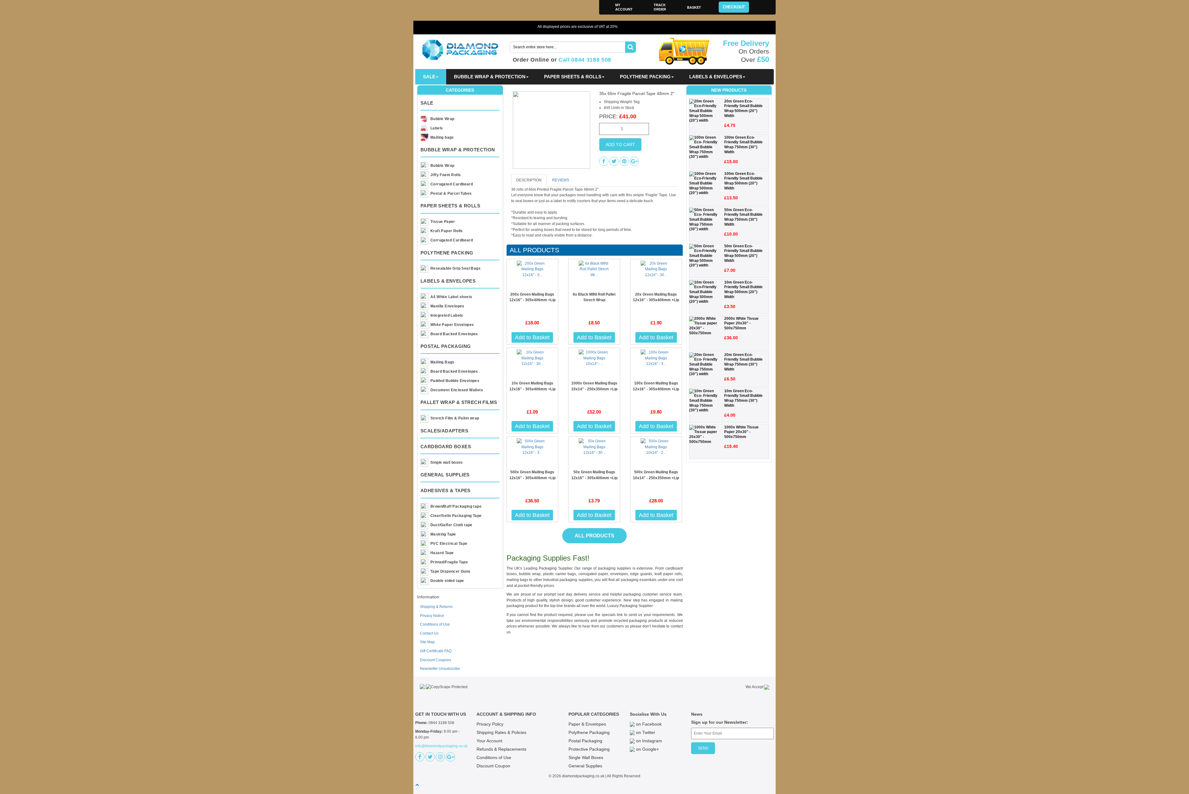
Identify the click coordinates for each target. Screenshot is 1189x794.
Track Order (660, 7)
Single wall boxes (446, 462)
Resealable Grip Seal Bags (455, 268)
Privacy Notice (432, 616)
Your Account (489, 740)
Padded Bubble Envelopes (454, 381)
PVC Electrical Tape (449, 543)
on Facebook (648, 724)
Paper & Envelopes (587, 724)
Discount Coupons (435, 660)
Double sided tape (447, 581)
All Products (534, 250)
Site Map (427, 642)
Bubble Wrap (442, 119)
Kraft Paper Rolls (446, 231)
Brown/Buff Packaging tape (455, 506)
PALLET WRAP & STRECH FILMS (458, 402)
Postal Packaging (585, 740)
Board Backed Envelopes (454, 334)
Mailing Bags (442, 362)
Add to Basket (532, 337)
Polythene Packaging (589, 732)
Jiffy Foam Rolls (445, 175)
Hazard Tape (442, 553)
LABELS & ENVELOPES (715, 76)
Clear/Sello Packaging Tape (455, 516)
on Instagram (648, 740)
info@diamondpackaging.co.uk (441, 746)
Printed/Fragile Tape (449, 562)
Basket (694, 7)
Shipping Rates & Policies (501, 732)
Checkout (734, 7)
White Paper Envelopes (452, 325)
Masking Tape (443, 534)
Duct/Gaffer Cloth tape (451, 525)
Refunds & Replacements (501, 749)
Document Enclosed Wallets (456, 390)
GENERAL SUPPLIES (444, 474)
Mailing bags (442, 137)
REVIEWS (560, 180)
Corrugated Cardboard (451, 184)
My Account (624, 7)
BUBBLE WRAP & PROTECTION (489, 76)
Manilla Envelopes (447, 306)
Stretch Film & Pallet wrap (454, 418)
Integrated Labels (446, 315)
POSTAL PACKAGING (445, 346)
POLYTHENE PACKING (645, 76)
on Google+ (647, 749)
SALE (429, 76)
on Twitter (645, 732)
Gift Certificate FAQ (435, 651)
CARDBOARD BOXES (445, 446)
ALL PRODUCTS (594, 535)
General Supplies (585, 765)
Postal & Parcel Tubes (451, 193)
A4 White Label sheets (451, 297)
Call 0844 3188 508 (585, 60)
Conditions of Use (435, 624)
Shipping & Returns (436, 607)
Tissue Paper (442, 221)
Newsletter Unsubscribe (440, 668)
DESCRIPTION (529, 180)
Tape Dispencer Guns (450, 571)
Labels (436, 128)
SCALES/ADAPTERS (444, 430)
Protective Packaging (589, 749)
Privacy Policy (490, 724)
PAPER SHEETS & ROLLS (572, 76)
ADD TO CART (620, 144)
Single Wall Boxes (585, 757)
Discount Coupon (493, 765)
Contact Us (429, 633)
